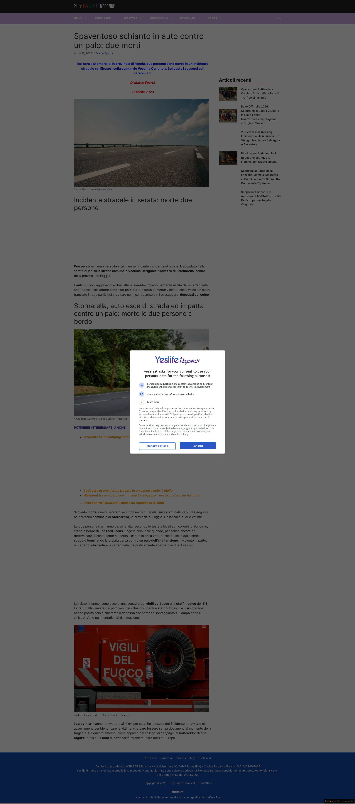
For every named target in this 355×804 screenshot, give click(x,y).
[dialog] (177, 402)
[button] (177, 402)
